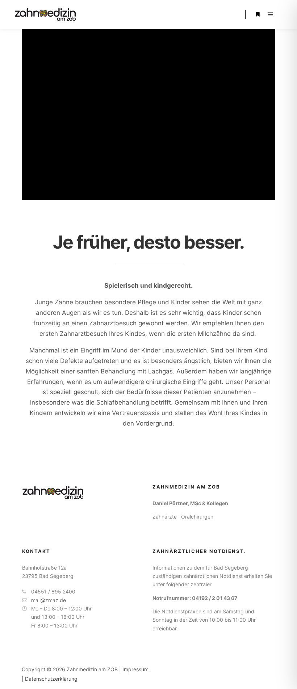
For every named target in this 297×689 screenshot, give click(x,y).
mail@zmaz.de (48, 600)
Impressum (135, 669)
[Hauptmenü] (270, 14)
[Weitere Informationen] (257, 14)
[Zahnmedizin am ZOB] (45, 14)
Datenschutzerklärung (51, 679)
